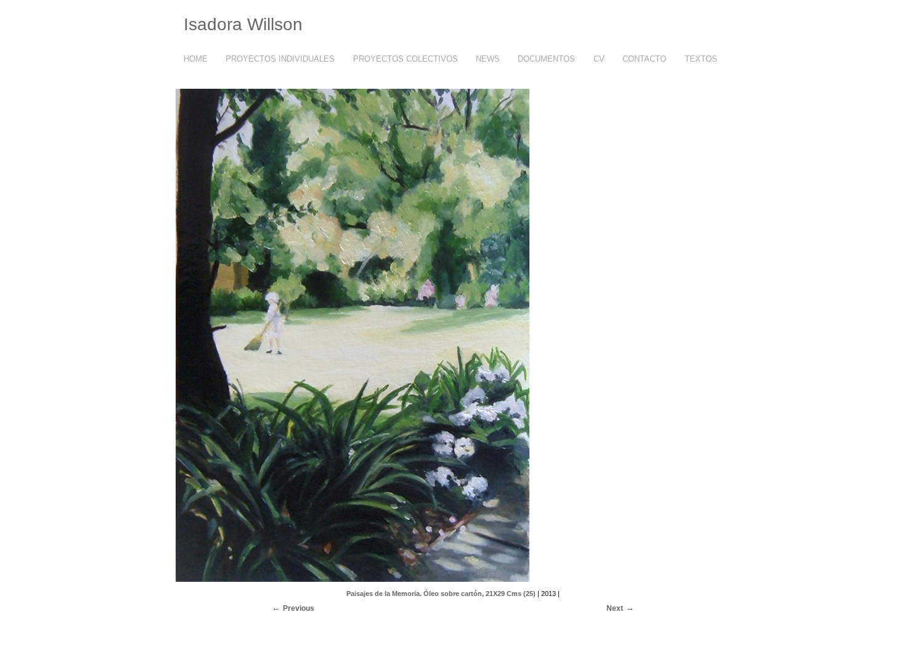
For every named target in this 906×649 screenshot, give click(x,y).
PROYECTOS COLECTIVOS (405, 58)
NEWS (488, 58)
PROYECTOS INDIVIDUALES (280, 58)
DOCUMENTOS (546, 58)
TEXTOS (701, 58)
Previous (298, 608)
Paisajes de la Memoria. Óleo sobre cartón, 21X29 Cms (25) (441, 593)
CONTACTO (644, 58)
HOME (196, 58)
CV (599, 58)
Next (614, 608)
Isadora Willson (243, 24)
